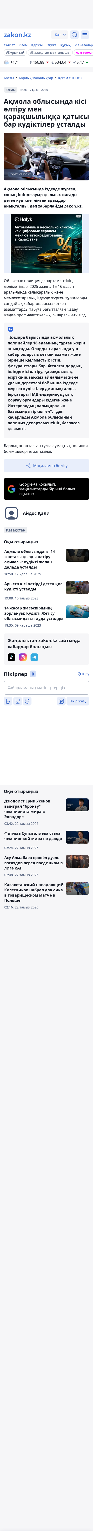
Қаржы (37, 45)
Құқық (65, 45)
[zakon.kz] (17, 34)
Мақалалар (83, 45)
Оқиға (51, 45)
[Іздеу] (74, 34)
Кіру (85, 673)
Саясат (9, 45)
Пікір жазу (77, 701)
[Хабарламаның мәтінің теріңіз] (46, 688)
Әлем (23, 45)
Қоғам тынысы (70, 78)
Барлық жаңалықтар (36, 78)
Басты (9, 78)
